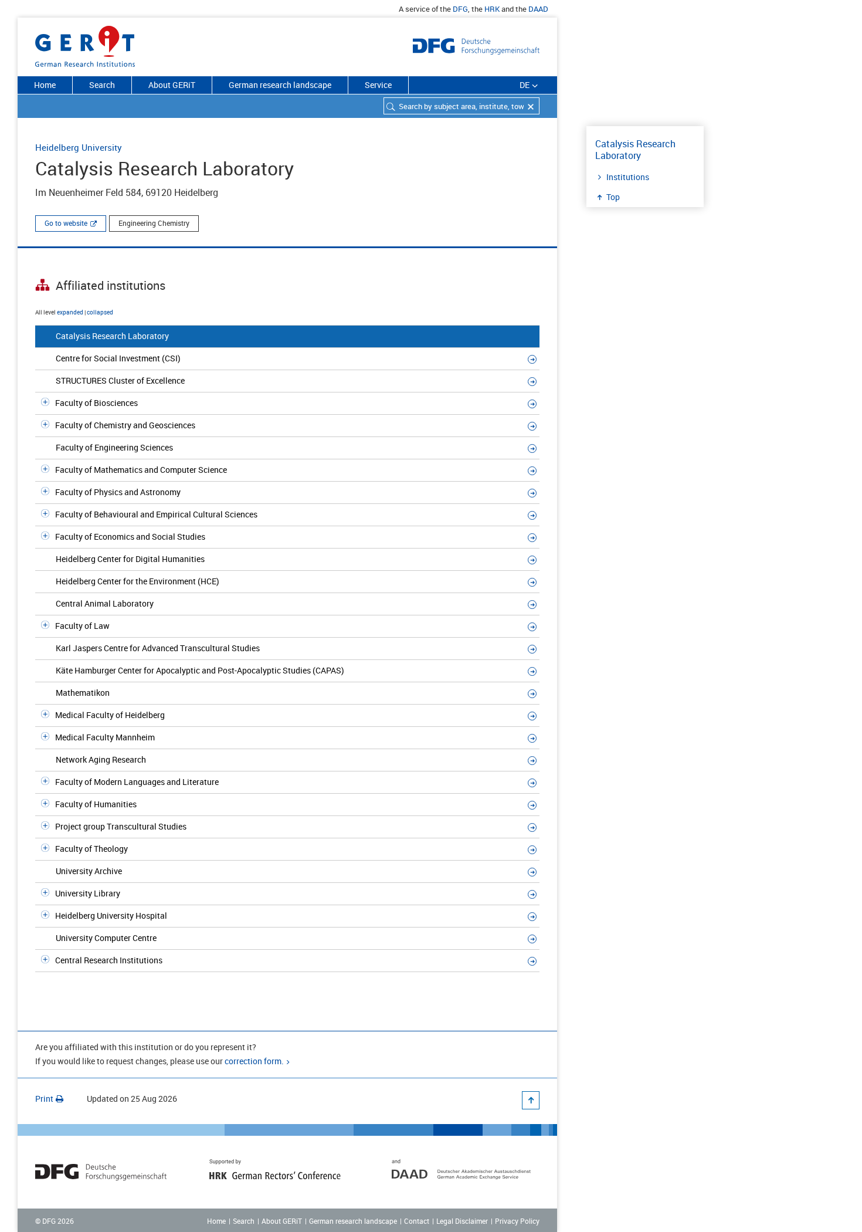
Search (102, 84)
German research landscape (280, 84)
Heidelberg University (78, 147)
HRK (492, 9)
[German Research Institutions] (85, 44)
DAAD (538, 9)
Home (45, 84)
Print (44, 1098)
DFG (460, 9)
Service (378, 84)
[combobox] (461, 105)
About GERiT (171, 84)
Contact (416, 1221)
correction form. (254, 1061)
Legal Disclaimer (462, 1221)
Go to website (66, 223)
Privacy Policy (517, 1221)
